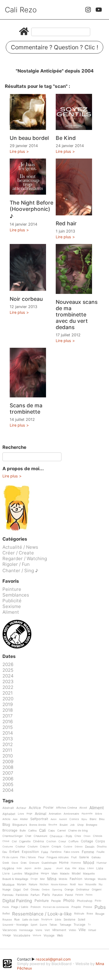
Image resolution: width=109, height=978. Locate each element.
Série (58, 919)
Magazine (31, 873)
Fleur (41, 857)
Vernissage (26, 930)
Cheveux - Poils (61, 836)
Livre (6, 873)
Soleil (81, 919)
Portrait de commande (56, 907)
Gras (24, 863)
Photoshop (84, 900)
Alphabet (8, 814)
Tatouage (65, 925)
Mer (42, 879)
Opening (57, 890)
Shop (80, 825)
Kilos (82, 868)
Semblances (15, 595)
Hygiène (8, 868)
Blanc (93, 819)
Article (6, 819)
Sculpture (46, 919)
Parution (57, 895)
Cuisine (68, 847)
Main (54, 873)
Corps (100, 841)
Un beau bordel (29, 138)
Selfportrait (39, 819)
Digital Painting (17, 901)
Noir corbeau (26, 299)
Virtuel (92, 930)
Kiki (74, 868)
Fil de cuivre (10, 857)
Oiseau (35, 889)
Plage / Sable (19, 907)
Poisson (36, 907)
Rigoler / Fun (16, 564)
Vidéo (72, 930)
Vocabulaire (21, 935)
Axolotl (63, 819)
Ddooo (79, 847)
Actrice (35, 808)
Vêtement (59, 930)
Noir (80, 885)
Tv (89, 925)
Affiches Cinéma (66, 808)
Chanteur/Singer (12, 836)
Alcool (83, 808)
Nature (33, 884)
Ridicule (79, 913)
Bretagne (91, 825)
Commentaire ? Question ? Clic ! (54, 47)
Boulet (64, 825)
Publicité (11, 600)
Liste (99, 868)
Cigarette (25, 841)
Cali (42, 830)
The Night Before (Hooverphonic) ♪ (31, 209)
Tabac (53, 925)
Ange (29, 814)
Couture (33, 846)
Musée (102, 879)
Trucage (79, 924)
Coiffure (73, 841)
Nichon (44, 884)
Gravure (34, 863)
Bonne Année (37, 825)
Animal (40, 814)
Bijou (84, 819)
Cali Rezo (21, 9)
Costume (7, 847)
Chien (87, 836)
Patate (79, 895)
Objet (17, 889)
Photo (68, 900)
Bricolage (9, 830)
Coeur (62, 841)
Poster (48, 807)
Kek (67, 868)
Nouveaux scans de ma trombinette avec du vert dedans (76, 314)
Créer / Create (18, 553)
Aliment (10, 612)
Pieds (5, 907)
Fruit (74, 857)
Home (63, 862)
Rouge (99, 913)
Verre (38, 930)
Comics (74, 819)
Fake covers (71, 852)
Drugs (34, 879)
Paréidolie (22, 895)
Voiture (37, 935)
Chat (28, 836)
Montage (89, 879)
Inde (19, 868)
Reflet (6, 913)
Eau (4, 852)
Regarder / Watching (24, 558)
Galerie (84, 857)
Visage (6, 935)
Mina (51, 879)
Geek (5, 863)
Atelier (24, 819)
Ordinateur (82, 889)
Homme (76, 863)
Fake (44, 852)
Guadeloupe (49, 863)
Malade (64, 873)
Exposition (30, 851)
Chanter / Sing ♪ (20, 570)
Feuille (100, 852)
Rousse (7, 919)
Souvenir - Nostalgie (15, 925)
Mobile (63, 879)
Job (72, 825)
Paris (46, 894)
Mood (88, 863)
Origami (96, 889)
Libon (90, 868)
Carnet (61, 830)
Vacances (9, 930)
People (56, 900)
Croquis (56, 846)
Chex (77, 836)
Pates (89, 895)
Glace (15, 863)
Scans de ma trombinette (26, 408)
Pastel (69, 895)
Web (60, 935)
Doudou (102, 846)
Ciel (14, 841)
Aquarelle (87, 814)
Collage (87, 841)
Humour (102, 863)
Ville (82, 930)
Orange (69, 889)
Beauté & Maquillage (15, 879)
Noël (73, 884)
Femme (88, 852)
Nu (100, 884)
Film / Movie (28, 857)
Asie (15, 819)
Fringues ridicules (58, 857)
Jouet (59, 868)
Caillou (32, 830)
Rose (90, 913)
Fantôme (56, 852)
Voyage (49, 935)
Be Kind (66, 138)
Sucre (43, 925)
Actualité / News (20, 547)
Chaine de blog (78, 830)
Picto (98, 900)
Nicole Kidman (59, 885)
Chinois (97, 836)
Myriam (21, 884)
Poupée (76, 907)
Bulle (23, 830)
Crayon (44, 846)
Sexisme (11, 606)
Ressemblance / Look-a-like (42, 914)
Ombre (46, 890)
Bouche (52, 825)
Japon (27, 868)
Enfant (14, 851)
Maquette (89, 873)
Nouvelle (90, 884)
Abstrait (8, 808)
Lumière (17, 873)
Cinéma (38, 841)
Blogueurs (19, 824)
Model (76, 873)
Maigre (45, 873)
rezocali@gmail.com (53, 959)
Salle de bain (30, 919)
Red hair (66, 223)
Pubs (100, 907)
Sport (34, 925)
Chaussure (40, 836)
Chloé (5, 841)
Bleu (101, 819)
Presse (87, 907)
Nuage (6, 889)
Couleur (20, 846)
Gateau (96, 857)
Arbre (98, 814)
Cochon (51, 841)
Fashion (76, 879)
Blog (6, 824)
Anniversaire (71, 814)
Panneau (7, 895)
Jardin (37, 868)
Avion (54, 819)
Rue (17, 919)
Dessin (89, 846)
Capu (51, 830)
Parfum (35, 895)
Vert (47, 930)
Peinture (11, 589)
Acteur (21, 808)
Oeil (25, 889)
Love (21, 814)
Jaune (47, 868)
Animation (55, 814)
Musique (8, 884)
